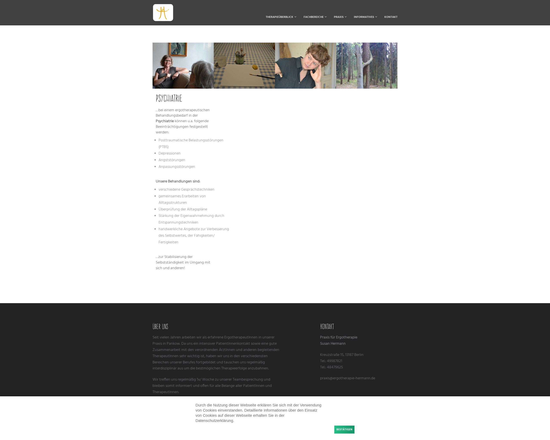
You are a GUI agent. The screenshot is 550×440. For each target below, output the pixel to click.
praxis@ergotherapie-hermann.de (347, 378)
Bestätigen (344, 429)
